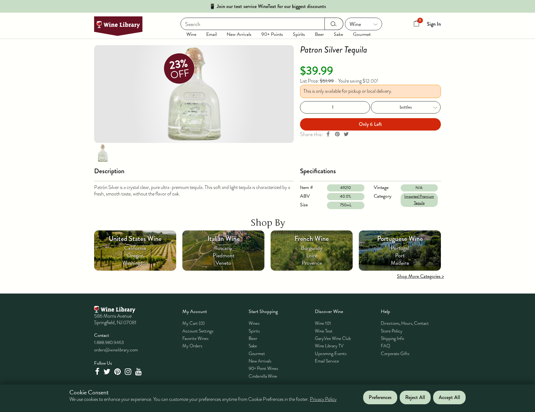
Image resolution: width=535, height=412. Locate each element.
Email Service (327, 361)
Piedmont (223, 255)
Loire (311, 255)
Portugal (400, 248)
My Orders (192, 346)
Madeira (400, 263)
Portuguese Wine (400, 238)
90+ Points (272, 34)
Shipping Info (392, 338)
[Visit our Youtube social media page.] (139, 371)
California (135, 248)
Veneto (223, 263)
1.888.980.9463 (109, 342)
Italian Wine (223, 238)
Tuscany (223, 248)
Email (211, 34)
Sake (338, 34)
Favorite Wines (195, 338)
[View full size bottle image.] (194, 94)
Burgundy (311, 248)
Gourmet (362, 34)
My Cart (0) (193, 323)
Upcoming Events (330, 353)
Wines (254, 323)
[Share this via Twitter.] (346, 134)
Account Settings (197, 331)
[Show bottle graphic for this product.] (102, 152)
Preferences (380, 397)
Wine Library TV (329, 346)
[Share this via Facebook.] (328, 134)
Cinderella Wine (263, 376)
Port (400, 255)
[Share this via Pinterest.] (337, 134)
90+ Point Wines (263, 368)
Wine (191, 34)
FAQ (385, 346)
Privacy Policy (323, 399)
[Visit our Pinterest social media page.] (118, 371)
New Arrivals (239, 34)
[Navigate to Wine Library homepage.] (118, 26)
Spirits (299, 34)
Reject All (415, 397)
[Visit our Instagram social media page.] (128, 371)
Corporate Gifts (395, 353)
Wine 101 (323, 323)
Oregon (135, 255)
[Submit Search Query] (333, 24)
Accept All (449, 397)
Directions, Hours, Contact (405, 323)
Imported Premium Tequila (419, 199)
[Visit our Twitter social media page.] (107, 371)
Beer (319, 34)
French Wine (311, 238)
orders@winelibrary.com (116, 350)
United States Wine (135, 238)
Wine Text (324, 331)
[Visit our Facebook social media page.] (98, 371)
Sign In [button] (434, 24)
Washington (135, 263)
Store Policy (391, 331)
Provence (312, 263)
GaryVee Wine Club (333, 338)
